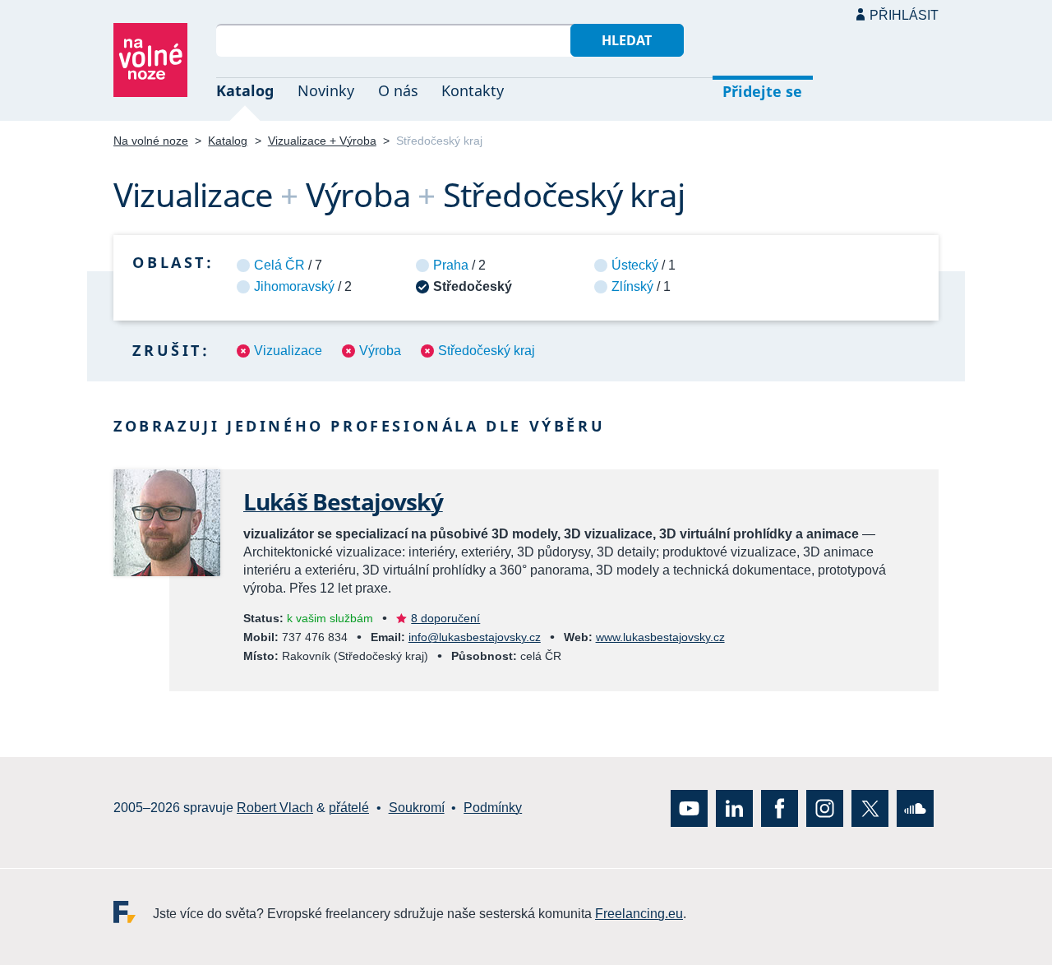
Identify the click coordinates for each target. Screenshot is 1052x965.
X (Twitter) (869, 808)
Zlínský (632, 286)
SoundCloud (915, 808)
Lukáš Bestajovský (343, 501)
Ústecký (634, 265)
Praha (450, 265)
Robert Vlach (275, 808)
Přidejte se (762, 91)
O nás (398, 90)
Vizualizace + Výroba (322, 140)
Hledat (627, 40)
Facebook (779, 808)
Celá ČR (279, 265)
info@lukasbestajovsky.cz (474, 637)
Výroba (380, 351)
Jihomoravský (294, 286)
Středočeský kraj (486, 351)
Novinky (326, 90)
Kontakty (472, 90)
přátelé (349, 808)
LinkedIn (734, 808)
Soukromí (417, 808)
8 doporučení (445, 618)
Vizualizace (288, 351)
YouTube (689, 808)
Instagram (824, 808)
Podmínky (493, 808)
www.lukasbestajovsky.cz (660, 637)
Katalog (245, 90)
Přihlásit (904, 15)
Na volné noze (150, 140)
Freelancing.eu (133, 912)
